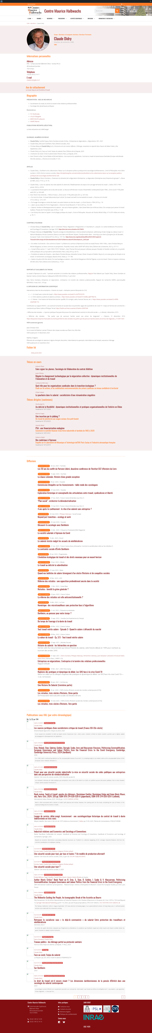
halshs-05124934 (39, 811)
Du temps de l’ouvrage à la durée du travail (55, 621)
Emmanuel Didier (118, 656)
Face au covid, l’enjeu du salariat (47, 954)
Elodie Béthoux (39, 877)
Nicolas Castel (38, 851)
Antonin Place (40, 366)
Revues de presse (43, 514)
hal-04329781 (38, 915)
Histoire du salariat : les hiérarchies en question (57, 645)
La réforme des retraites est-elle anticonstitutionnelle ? (60, 597)
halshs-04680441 (39, 892)
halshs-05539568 (39, 789)
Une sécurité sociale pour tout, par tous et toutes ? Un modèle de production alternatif (69, 853)
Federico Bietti (40, 437)
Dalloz (81, 821)
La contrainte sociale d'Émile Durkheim (53, 549)
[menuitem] (1, 1)
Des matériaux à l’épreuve (46, 440)
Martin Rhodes (77, 877)
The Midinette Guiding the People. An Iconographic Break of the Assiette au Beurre (67, 897)
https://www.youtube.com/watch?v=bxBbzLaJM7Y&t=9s (79, 297)
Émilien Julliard (68, 851)
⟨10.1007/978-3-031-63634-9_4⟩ (110, 903)
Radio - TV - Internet (44, 498)
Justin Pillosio (40, 373)
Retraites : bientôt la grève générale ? (53, 589)
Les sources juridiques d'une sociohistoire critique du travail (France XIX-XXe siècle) (68, 728)
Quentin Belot (40, 425)
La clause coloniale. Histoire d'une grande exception (59, 476)
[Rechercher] (117, 11)
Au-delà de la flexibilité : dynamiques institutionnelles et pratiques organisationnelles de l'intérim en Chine (79, 406)
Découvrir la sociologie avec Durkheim (53, 525)
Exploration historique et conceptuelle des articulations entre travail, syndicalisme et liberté (75, 492)
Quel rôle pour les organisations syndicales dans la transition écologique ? (66, 385)
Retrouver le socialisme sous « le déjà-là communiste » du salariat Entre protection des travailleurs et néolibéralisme (79, 921)
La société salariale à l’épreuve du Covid (54, 533)
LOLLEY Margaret (35, 116)
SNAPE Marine (34, 121)
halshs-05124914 (39, 767)
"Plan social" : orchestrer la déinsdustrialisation (57, 500)
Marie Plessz (41, 658)
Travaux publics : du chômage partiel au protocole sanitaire (58, 941)
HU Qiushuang (34, 114)
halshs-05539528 (39, 743)
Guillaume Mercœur (42, 383)
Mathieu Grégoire (57, 851)
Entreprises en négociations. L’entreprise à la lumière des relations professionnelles (71, 661)
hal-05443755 (38, 849)
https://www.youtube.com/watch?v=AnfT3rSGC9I (69, 294)
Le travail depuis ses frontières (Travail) (38, 90)
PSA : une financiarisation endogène (50, 428)
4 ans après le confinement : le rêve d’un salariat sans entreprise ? (65, 508)
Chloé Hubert (40, 392)
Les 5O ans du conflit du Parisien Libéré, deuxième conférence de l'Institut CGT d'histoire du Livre (77, 468)
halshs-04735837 (39, 875)
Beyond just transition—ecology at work (54, 516)
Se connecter (31, 4)
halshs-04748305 (39, 826)
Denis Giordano (66, 656)
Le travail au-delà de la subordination (53, 565)
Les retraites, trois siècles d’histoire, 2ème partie (58, 693)
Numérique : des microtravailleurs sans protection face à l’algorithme (66, 605)
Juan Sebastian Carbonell (105, 656)
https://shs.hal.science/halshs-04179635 (71, 229)
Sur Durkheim (39, 967)
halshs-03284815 (39, 723)
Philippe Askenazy (65, 514)
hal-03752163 (38, 963)
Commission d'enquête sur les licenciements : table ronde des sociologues (68, 484)
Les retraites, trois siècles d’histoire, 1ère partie (57, 703)
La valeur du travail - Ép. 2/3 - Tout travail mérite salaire (60, 637)
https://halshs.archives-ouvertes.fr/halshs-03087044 (72, 308)
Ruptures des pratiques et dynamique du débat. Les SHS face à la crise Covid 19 (70, 671)
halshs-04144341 (39, 976)
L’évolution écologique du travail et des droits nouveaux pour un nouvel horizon (69, 557)
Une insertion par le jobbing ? (48, 416)
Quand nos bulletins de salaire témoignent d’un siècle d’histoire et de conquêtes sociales (74, 573)
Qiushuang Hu (40, 404)
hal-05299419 (38, 950)
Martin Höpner (67, 877)
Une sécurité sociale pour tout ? (47, 866)
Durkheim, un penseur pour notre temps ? (54, 613)
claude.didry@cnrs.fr (33, 80)
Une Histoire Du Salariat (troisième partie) (55, 685)
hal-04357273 (38, 937)
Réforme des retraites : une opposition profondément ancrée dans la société (68, 581)
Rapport (90, 273)
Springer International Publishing (46, 903)
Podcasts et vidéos (44, 466)
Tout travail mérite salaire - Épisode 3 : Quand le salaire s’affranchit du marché (69, 629)
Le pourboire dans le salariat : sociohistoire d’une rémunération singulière (65, 395)
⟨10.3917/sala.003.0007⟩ (77, 856)
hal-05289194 (38, 862)
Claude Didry (38, 726)
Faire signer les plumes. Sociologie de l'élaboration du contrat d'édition (64, 369)
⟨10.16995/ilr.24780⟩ (71, 799)
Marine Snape (40, 414)
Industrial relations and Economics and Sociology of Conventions (60, 831)
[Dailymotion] (59, 1022)
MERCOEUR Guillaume (37, 119)
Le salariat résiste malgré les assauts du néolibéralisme (60, 541)
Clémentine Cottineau (90, 656)
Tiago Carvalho (48, 877)
